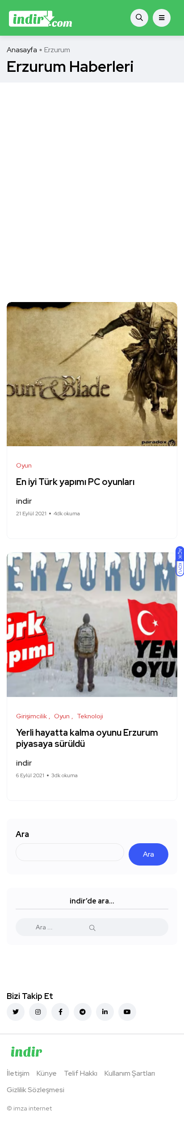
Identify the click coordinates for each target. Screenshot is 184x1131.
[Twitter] (16, 1012)
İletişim (18, 1073)
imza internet (32, 1108)
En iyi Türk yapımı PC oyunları (75, 482)
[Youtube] (127, 1012)
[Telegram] (83, 1012)
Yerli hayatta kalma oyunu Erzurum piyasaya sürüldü (87, 738)
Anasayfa (22, 49)
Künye (47, 1073)
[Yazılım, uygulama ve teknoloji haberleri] (40, 18)
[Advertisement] (92, 179)
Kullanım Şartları (130, 1073)
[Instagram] (38, 1012)
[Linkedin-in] (105, 1012)
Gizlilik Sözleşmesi (35, 1089)
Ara (22, 834)
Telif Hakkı (80, 1073)
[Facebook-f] (60, 1012)
